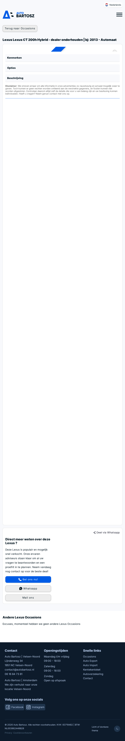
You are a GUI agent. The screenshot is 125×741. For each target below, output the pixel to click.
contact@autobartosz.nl (19, 669)
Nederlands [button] (115, 4)
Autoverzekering (93, 674)
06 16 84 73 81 (13, 674)
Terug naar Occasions (20, 28)
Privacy (8, 732)
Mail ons (28, 597)
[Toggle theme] (117, 729)
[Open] (119, 14)
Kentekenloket (91, 669)
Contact (88, 678)
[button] (62, 58)
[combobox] (113, 4)
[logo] (18, 15)
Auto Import (90, 665)
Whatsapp (30, 588)
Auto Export (90, 660)
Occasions (89, 656)
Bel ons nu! (30, 579)
